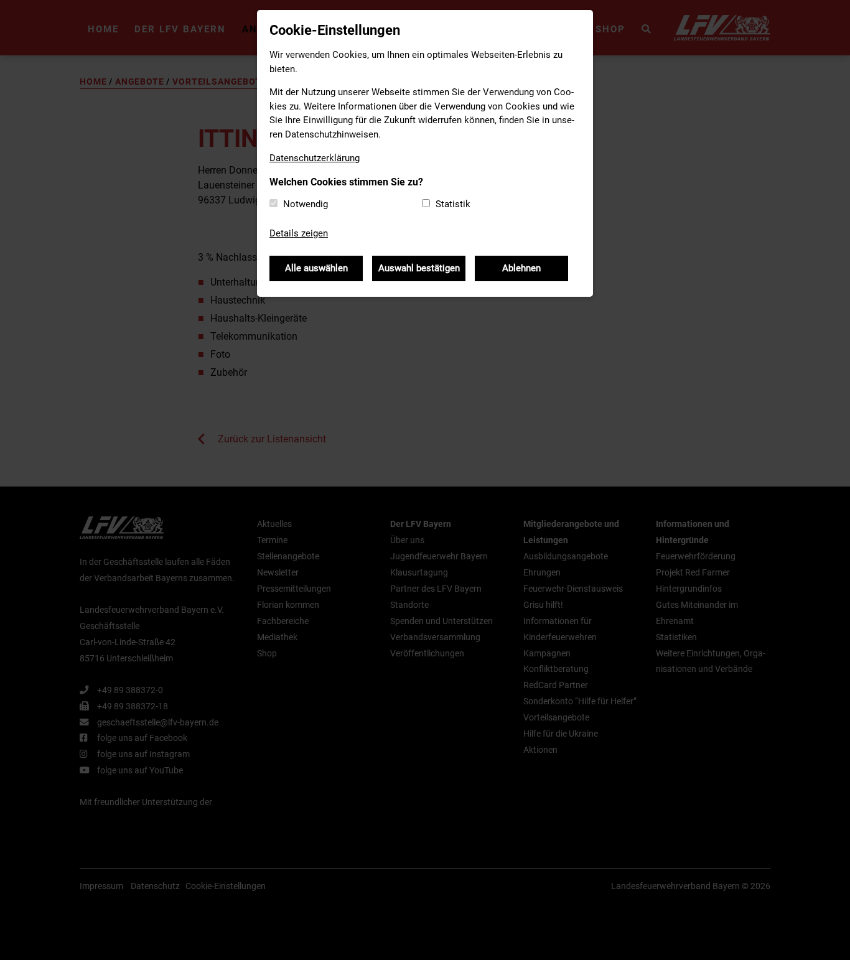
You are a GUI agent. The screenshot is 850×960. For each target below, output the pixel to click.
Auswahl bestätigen (419, 268)
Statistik (453, 204)
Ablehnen (521, 268)
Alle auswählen (316, 268)
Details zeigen (298, 233)
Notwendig (305, 204)
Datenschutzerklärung (314, 158)
